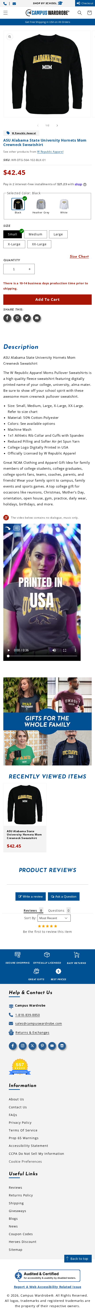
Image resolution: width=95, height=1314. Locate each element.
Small (12, 234)
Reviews (15, 1187)
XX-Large (39, 244)
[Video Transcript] (16, 528)
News (13, 1226)
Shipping (16, 1203)
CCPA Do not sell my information (36, 1153)
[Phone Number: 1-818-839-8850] (5, 3)
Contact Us (18, 1107)
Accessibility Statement (28, 1146)
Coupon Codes (21, 1234)
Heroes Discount (22, 1242)
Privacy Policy (20, 1122)
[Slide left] (38, 125)
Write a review (33, 896)
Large (58, 234)
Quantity (11, 260)
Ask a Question (65, 896)
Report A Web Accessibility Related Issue (47, 1287)
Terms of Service (23, 1130)
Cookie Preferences (25, 1161)
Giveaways (17, 1211)
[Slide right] (57, 125)
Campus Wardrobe (36, 1295)
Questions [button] (56, 910)
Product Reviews (47, 870)
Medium (35, 234)
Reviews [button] (30, 910)
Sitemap (16, 1249)
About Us (16, 1099)
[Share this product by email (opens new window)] (37, 318)
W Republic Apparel (24, 133)
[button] (5, 13)
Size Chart (79, 257)
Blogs (13, 1218)
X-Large (14, 244)
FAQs (13, 1115)
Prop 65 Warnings (24, 1138)
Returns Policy (21, 1195)
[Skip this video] (7, 528)
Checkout (87, 3)
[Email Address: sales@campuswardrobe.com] (15, 3)
